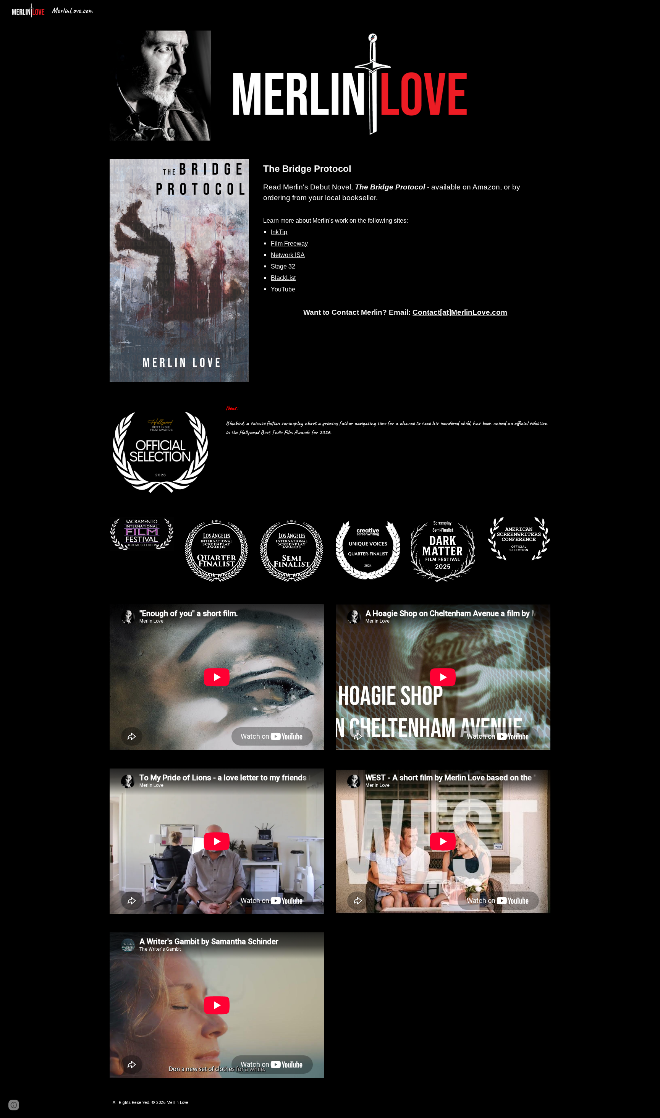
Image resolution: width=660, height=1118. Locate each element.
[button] (13, 1105)
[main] (405, 240)
